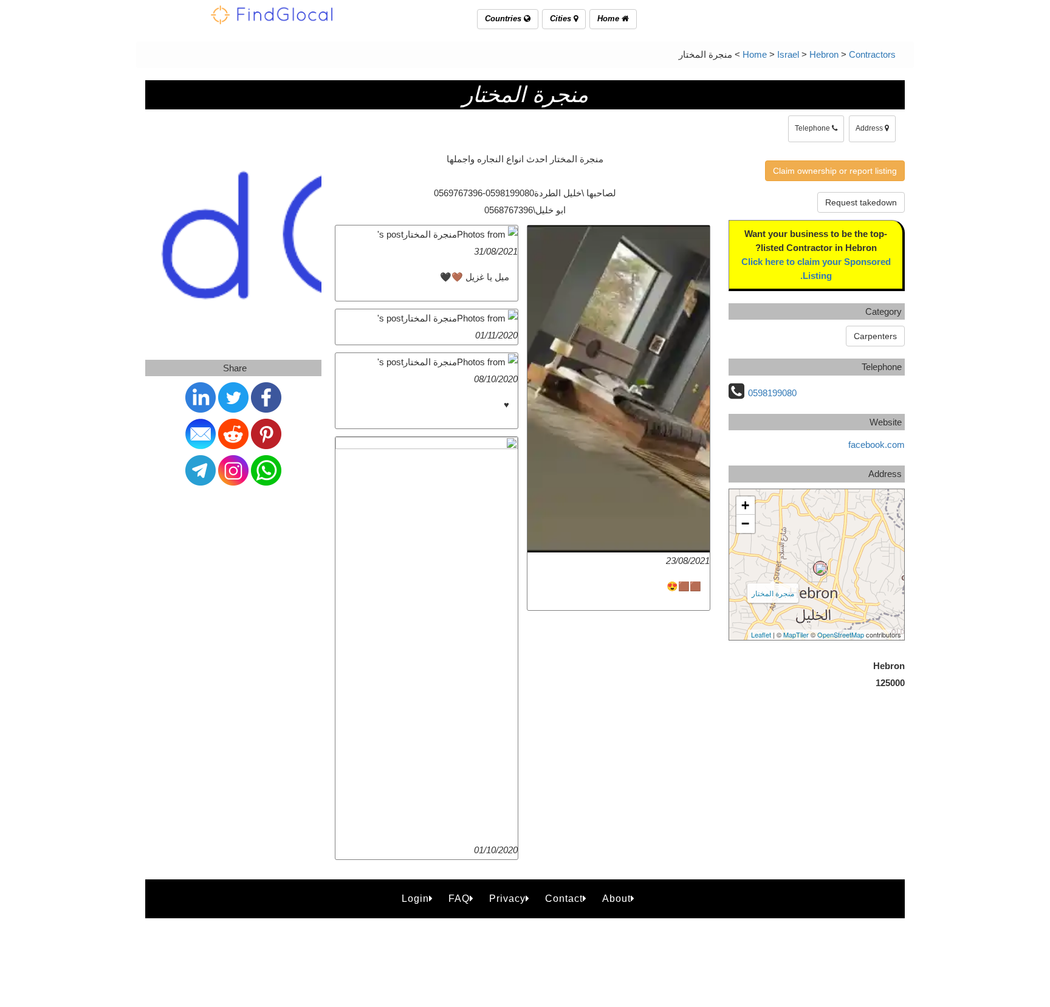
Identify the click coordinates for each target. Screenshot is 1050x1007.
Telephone (813, 128)
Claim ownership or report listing (835, 171)
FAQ (459, 898)
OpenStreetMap (840, 634)
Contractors (872, 54)
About (616, 898)
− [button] (745, 523)
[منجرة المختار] (820, 568)
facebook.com (876, 444)
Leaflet (761, 634)
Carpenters (875, 336)
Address (870, 128)
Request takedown (861, 202)
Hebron (824, 54)
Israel (788, 54)
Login (415, 898)
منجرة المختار (773, 593)
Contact (564, 898)
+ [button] (745, 505)
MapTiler (796, 634)
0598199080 (772, 393)
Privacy (507, 898)
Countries (504, 18)
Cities (562, 18)
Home (609, 18)
